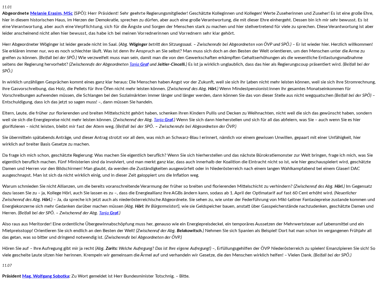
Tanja (139, 64)
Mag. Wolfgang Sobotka (45, 276)
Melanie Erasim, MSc (51, 13)
